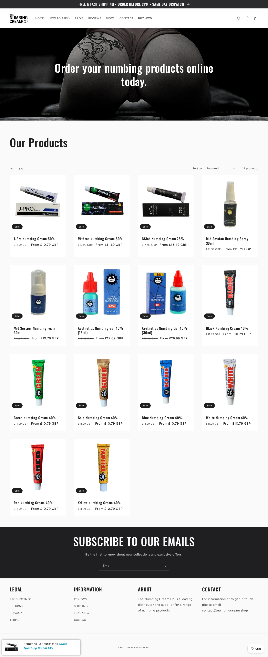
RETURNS (16, 606)
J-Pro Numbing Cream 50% (34, 239)
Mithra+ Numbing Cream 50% (100, 239)
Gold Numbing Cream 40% (98, 418)
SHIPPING (81, 606)
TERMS (14, 620)
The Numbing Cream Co (138, 647)
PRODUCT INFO (20, 599)
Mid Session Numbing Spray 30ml (227, 241)
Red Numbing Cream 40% (33, 503)
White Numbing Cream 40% (227, 418)
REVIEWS (80, 599)
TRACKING (81, 613)
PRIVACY (16, 613)
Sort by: (197, 168)
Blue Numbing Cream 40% (162, 418)
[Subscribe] (164, 565)
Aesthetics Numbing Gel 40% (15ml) (100, 330)
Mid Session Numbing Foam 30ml (34, 330)
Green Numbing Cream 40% (35, 418)
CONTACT (81, 620)
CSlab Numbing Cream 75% (163, 239)
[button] (239, 18)
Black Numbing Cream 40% (227, 328)
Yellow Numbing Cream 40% (99, 503)
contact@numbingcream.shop (225, 610)
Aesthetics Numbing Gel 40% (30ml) (164, 330)
